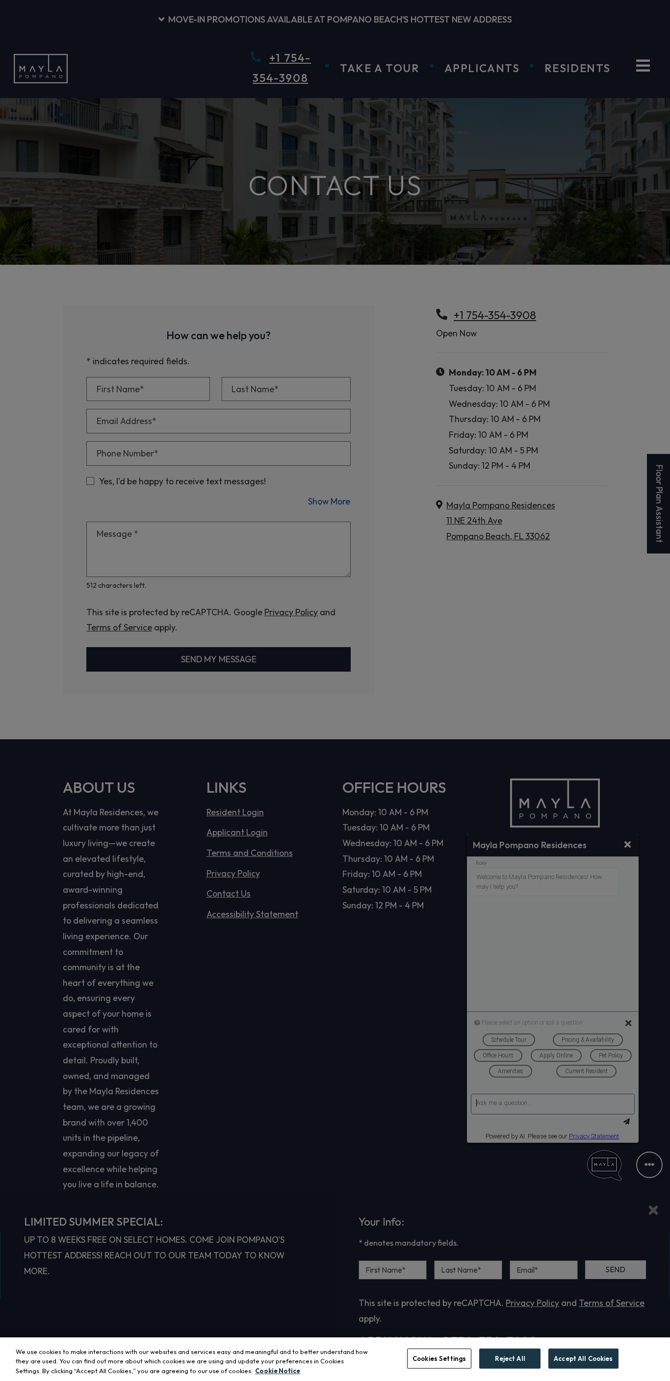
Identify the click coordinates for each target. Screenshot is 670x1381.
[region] (335, 1359)
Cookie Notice (277, 1371)
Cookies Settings (439, 1358)
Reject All (510, 1358)
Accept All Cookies (583, 1358)
